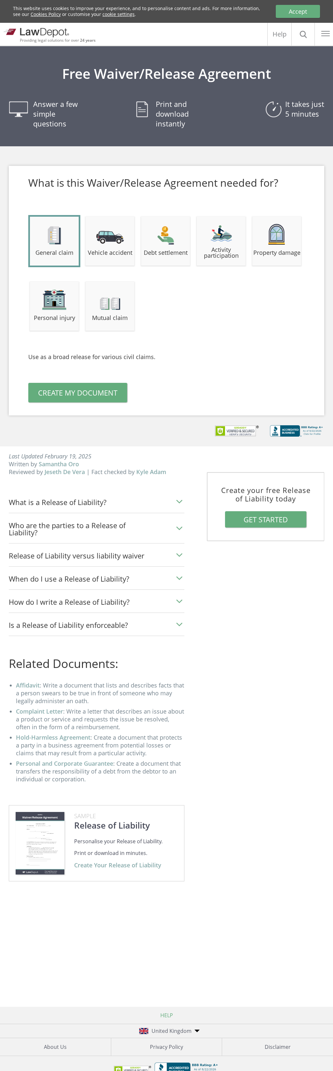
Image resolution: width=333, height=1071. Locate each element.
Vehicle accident (110, 252)
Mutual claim (110, 318)
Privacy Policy (166, 1046)
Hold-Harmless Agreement (53, 737)
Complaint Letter (39, 711)
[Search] (303, 34)
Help (279, 34)
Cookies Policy (46, 14)
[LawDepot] (38, 31)
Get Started (266, 519)
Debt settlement (166, 252)
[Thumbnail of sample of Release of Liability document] (40, 843)
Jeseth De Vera (65, 472)
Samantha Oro (59, 464)
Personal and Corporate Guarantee (64, 763)
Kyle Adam (151, 472)
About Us (55, 1046)
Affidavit (28, 685)
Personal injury (54, 318)
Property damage (276, 252)
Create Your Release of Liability (117, 865)
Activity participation (221, 252)
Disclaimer (278, 1046)
